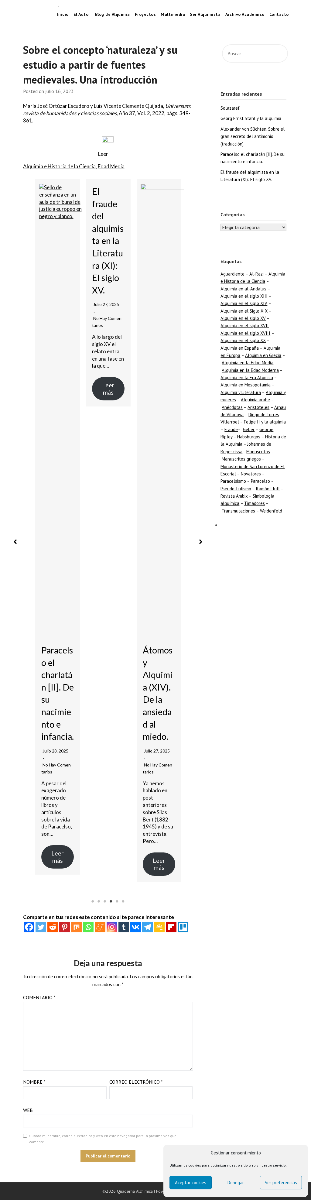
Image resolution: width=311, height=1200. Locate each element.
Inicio (65, 14)
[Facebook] (29, 927)
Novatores (251, 474)
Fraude (231, 429)
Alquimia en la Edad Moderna (250, 370)
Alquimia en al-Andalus (243, 289)
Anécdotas (232, 407)
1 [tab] (93, 901)
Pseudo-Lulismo (235, 489)
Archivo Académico (245, 14)
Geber (249, 429)
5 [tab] (117, 901)
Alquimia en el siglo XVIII (245, 333)
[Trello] (183, 927)
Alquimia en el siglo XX (243, 340)
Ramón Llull (268, 489)
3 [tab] (105, 901)
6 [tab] (123, 901)
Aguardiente (232, 274)
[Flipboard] (171, 927)
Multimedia (173, 14)
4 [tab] (111, 901)
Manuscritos (258, 451)
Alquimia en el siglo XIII (244, 296)
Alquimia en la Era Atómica (246, 377)
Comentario (39, 997)
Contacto (279, 14)
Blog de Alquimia (112, 14)
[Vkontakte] (135, 927)
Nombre (34, 1082)
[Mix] (76, 927)
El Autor (81, 14)
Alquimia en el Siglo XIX (244, 311)
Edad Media (111, 166)
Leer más (57, 857)
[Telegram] (147, 927)
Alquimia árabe (255, 400)
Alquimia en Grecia (263, 355)
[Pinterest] (64, 927)
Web (28, 1110)
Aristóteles (258, 407)
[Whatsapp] (88, 927)
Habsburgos (248, 437)
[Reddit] (52, 927)
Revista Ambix (234, 496)
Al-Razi (256, 274)
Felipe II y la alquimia (265, 422)
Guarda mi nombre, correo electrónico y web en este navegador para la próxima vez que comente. (102, 1138)
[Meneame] (100, 927)
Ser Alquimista (205, 14)
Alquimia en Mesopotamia (245, 385)
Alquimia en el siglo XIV (243, 303)
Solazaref (230, 108)
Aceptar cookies (190, 1182)
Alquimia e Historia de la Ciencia (59, 166)
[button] (15, 541)
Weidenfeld (271, 511)
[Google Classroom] (159, 927)
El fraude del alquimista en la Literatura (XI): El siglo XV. (108, 240)
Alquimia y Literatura (240, 392)
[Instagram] (112, 927)
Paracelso (260, 481)
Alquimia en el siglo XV (243, 318)
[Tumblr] (123, 927)
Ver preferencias (281, 1182)
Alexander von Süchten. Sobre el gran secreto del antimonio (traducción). (252, 136)
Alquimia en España (239, 348)
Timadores (254, 503)
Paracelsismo (233, 481)
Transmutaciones (238, 511)
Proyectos (145, 14)
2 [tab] (99, 901)
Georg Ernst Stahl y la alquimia (250, 118)
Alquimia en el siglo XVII (244, 325)
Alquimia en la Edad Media (247, 362)
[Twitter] (41, 927)
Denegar (235, 1182)
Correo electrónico (136, 1082)
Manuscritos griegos (241, 459)
